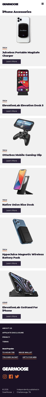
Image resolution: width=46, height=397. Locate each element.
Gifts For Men (29, 357)
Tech (4, 48)
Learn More (13, 62)
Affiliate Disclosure (13, 333)
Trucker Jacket (10, 357)
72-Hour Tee (8, 352)
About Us (7, 328)
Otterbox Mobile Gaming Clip (22, 155)
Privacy (6, 337)
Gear (4, 302)
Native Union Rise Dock (18, 204)
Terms (5, 342)
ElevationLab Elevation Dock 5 (22, 105)
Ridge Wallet (25, 352)
